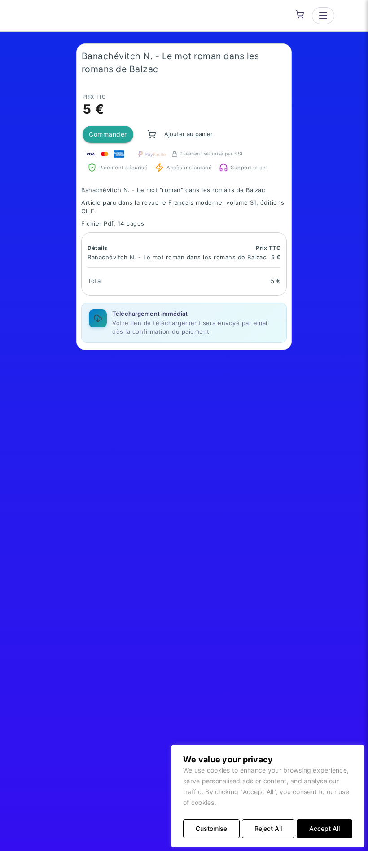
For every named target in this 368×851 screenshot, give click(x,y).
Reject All (268, 828)
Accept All (324, 828)
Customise (211, 828)
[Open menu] (323, 15)
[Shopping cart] (299, 14)
